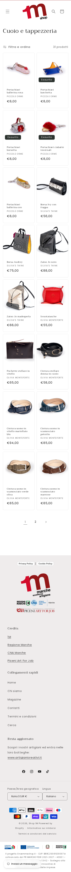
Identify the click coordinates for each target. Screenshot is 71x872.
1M (9, 637)
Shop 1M (33, 823)
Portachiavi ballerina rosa (15, 91)
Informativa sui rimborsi (41, 828)
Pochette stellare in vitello (18, 372)
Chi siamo (15, 691)
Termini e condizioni (22, 716)
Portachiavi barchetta (47, 91)
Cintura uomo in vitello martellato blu (17, 431)
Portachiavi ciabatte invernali (52, 149)
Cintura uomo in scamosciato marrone (50, 491)
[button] (7, 11)
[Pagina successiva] (46, 522)
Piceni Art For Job (21, 661)
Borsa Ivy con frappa (48, 206)
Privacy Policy (26, 563)
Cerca (12, 725)
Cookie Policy (45, 563)
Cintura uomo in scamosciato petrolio (50, 431)
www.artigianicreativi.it (25, 757)
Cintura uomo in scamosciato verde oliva (17, 491)
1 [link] (25, 522)
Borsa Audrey (15, 262)
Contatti (14, 708)
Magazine (14, 699)
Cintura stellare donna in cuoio (50, 372)
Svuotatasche (48, 316)
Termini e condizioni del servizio (37, 833)
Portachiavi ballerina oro (14, 206)
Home (12, 682)
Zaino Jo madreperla (18, 316)
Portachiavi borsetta (13, 149)
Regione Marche (20, 645)
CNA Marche (17, 653)
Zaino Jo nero (49, 262)
